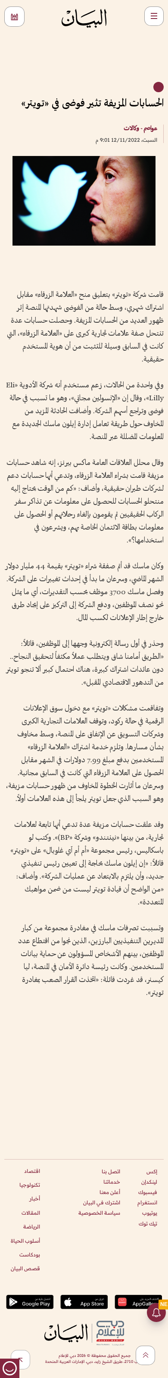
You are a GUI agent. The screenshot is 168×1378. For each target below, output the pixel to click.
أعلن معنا (110, 1192)
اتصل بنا (111, 1171)
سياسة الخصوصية (99, 1213)
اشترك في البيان (101, 1202)
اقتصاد (32, 1171)
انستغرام (147, 1202)
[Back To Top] (145, 1355)
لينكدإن (149, 1181)
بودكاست (29, 1254)
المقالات (31, 1213)
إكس (151, 1171)
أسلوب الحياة (25, 1241)
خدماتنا (111, 1181)
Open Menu (154, 16)
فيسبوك (147, 1192)
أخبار (34, 1198)
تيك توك (148, 1223)
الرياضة (31, 1226)
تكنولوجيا (29, 1185)
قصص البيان (25, 1268)
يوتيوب (149, 1213)
